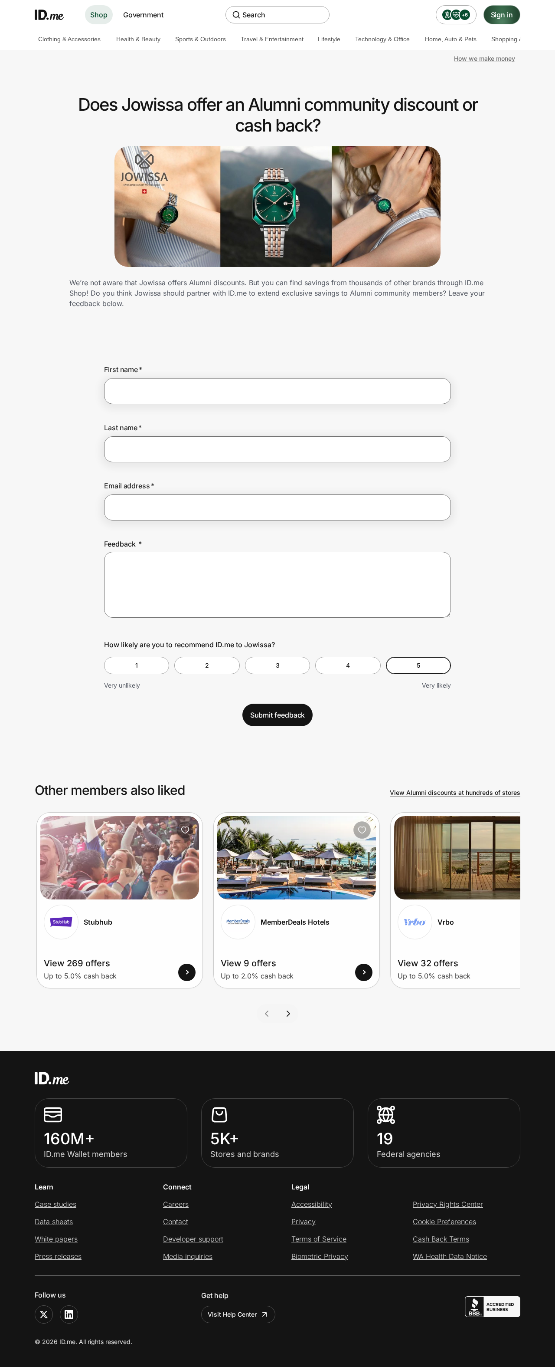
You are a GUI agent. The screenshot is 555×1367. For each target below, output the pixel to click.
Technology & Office (382, 39)
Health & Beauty (138, 39)
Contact (175, 1221)
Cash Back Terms (441, 1239)
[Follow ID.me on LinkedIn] (69, 1314)
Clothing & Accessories (69, 39)
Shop (99, 14)
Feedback (123, 544)
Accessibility (311, 1204)
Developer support (193, 1239)
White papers (56, 1239)
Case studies (55, 1204)
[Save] (185, 830)
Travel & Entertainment (272, 39)
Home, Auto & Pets (451, 39)
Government (143, 14)
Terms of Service (318, 1239)
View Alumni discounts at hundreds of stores (455, 792)
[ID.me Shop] (55, 15)
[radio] (136, 665)
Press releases (58, 1256)
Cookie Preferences (444, 1221)
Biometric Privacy (319, 1256)
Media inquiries (187, 1256)
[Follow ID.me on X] (44, 1314)
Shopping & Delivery (519, 39)
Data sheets (54, 1221)
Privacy (303, 1221)
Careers (176, 1204)
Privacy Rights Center (448, 1204)
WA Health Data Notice (450, 1256)
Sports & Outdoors (200, 39)
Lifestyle (329, 39)
